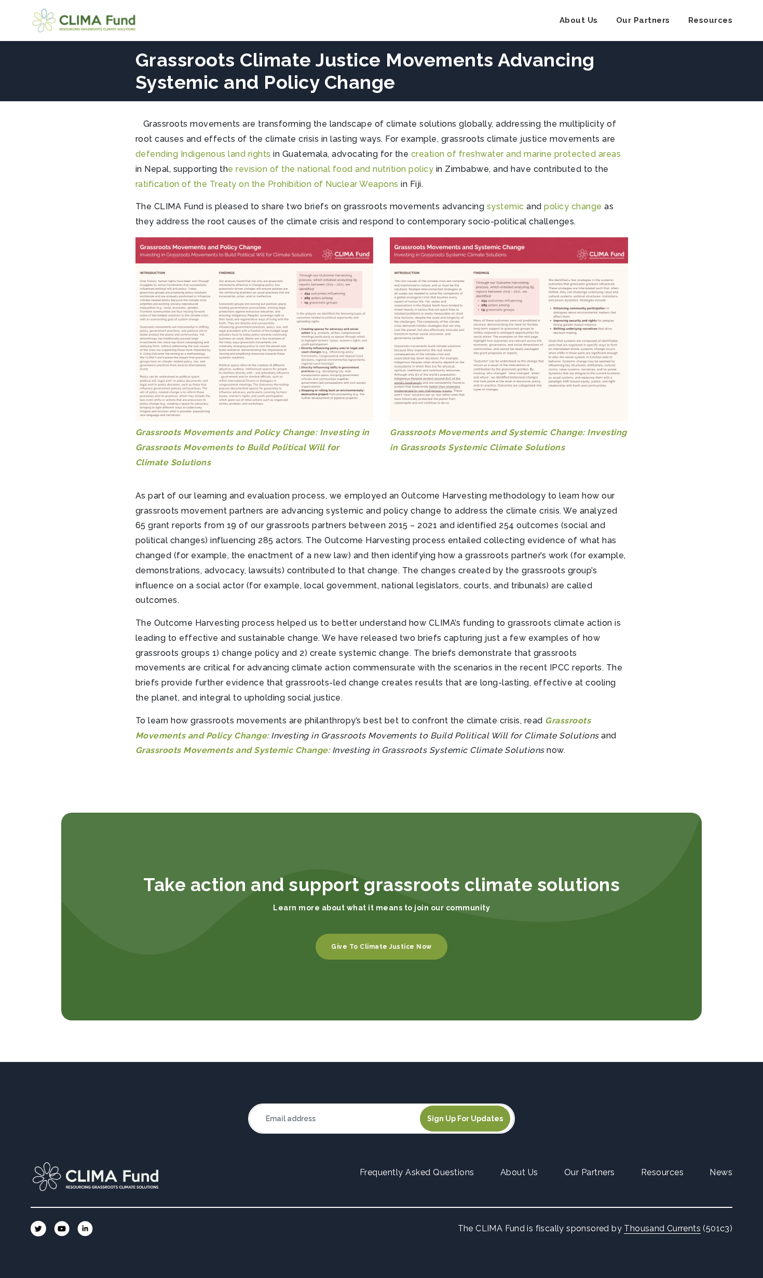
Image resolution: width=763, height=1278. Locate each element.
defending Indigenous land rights (203, 154)
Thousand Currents (662, 1228)
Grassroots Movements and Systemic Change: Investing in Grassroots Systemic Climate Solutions (508, 439)
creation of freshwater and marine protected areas (516, 154)
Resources (710, 20)
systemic (505, 206)
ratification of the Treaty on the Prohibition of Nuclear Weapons (267, 184)
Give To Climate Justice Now (381, 946)
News (721, 1172)
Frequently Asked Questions (417, 1172)
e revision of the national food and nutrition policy (330, 169)
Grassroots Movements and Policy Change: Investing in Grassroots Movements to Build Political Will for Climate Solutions (252, 447)
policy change (573, 206)
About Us (579, 20)
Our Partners (643, 20)
